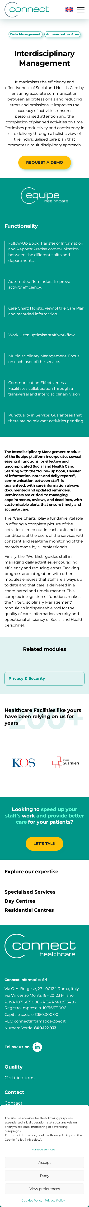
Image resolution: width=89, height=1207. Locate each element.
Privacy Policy (55, 1200)
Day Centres (20, 901)
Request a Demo (44, 162)
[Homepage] (27, 9)
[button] (69, 9)
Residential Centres (29, 910)
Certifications (19, 1078)
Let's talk (44, 843)
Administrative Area (62, 34)
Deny (44, 1175)
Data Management (25, 34)
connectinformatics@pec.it (40, 1021)
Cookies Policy (32, 1200)
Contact (14, 1103)
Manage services (43, 1149)
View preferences (44, 1188)
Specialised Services (30, 892)
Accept (44, 1162)
